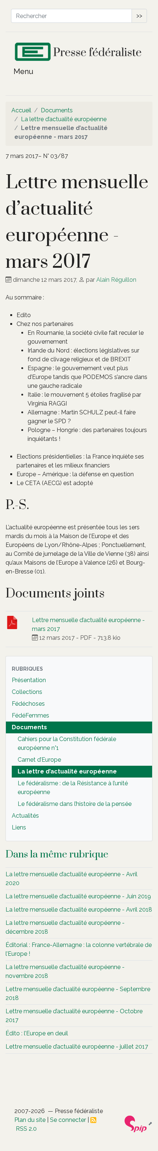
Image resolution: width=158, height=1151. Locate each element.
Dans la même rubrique (57, 854)
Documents (57, 110)
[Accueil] (79, 53)
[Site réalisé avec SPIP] (138, 1123)
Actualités (25, 815)
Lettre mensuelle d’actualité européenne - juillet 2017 (77, 1046)
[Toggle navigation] (19, 73)
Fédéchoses (28, 703)
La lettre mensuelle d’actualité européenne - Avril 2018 (79, 909)
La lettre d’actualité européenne (64, 119)
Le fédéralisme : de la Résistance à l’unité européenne (73, 788)
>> (139, 15)
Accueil (21, 110)
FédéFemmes (30, 715)
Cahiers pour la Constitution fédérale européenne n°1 (67, 743)
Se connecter (68, 1119)
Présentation (29, 680)
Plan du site (30, 1119)
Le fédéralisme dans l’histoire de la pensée (75, 803)
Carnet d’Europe (39, 759)
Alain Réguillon (116, 279)
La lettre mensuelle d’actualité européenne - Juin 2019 (78, 896)
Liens (19, 827)
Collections (27, 691)
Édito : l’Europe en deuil (37, 1033)
